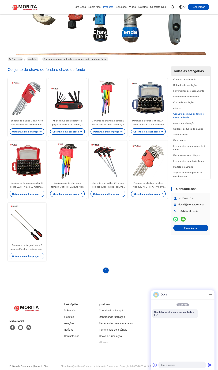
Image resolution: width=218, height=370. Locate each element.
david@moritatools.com (191, 204)
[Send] (210, 364)
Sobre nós (94, 7)
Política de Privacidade (20, 366)
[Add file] (155, 364)
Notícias (143, 7)
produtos (108, 7)
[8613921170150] (20, 328)
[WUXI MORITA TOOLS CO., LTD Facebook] (12, 328)
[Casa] (27, 311)
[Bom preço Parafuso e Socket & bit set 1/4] (148, 98)
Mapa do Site (41, 366)
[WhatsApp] (175, 219)
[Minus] (210, 295)
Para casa (80, 7)
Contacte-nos (158, 7)
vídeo (132, 7)
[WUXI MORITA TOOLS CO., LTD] (25, 7)
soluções (121, 7)
